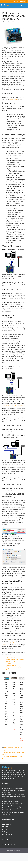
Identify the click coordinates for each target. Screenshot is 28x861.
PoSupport (5, 832)
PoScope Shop (6, 824)
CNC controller (8, 747)
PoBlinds (5, 826)
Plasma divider (10, 657)
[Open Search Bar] (21, 5)
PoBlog (4, 829)
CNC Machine (18, 747)
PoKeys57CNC (13, 99)
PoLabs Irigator (7, 834)
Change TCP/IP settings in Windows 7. (13, 405)
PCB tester (9, 663)
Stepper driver (6, 750)
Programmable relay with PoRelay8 (13, 812)
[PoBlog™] (5, 5)
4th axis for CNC (11, 665)
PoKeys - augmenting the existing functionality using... (21, 697)
